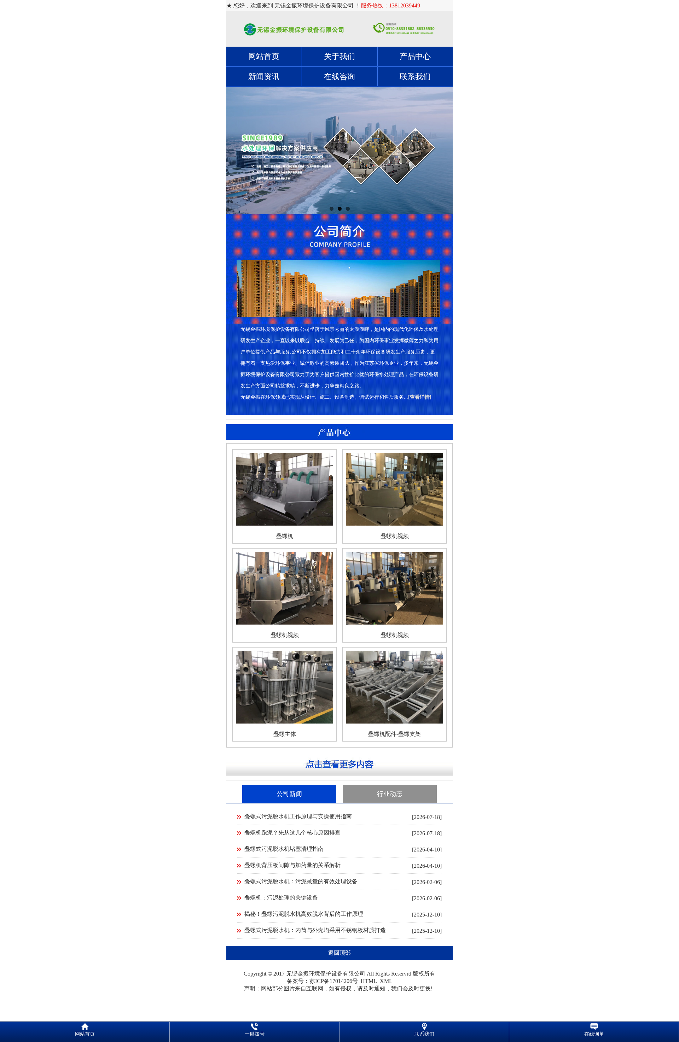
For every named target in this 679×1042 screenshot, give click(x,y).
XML (386, 981)
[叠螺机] (284, 524)
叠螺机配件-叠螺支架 (394, 734)
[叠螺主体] (284, 722)
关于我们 (339, 56)
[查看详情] (419, 397)
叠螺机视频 (395, 536)
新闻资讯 (263, 76)
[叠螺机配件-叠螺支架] (394, 722)
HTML (369, 981)
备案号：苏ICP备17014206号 (322, 981)
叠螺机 (284, 536)
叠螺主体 (284, 734)
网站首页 (263, 56)
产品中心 (415, 56)
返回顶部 (339, 953)
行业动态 (389, 793)
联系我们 (415, 76)
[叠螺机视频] (394, 524)
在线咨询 (339, 76)
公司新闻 (289, 793)
